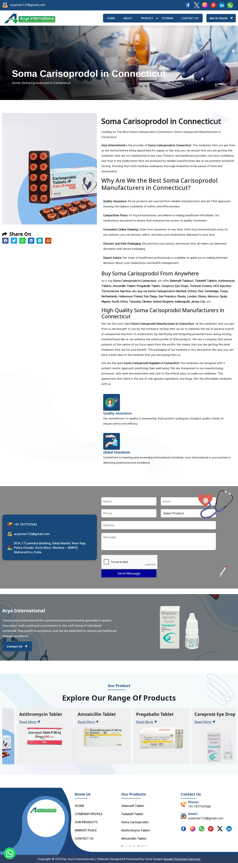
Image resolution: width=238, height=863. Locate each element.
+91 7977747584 (25, 524)
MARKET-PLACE (86, 830)
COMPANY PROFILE (88, 814)
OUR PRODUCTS (86, 822)
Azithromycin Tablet (135, 830)
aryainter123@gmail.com (27, 5)
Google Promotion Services (181, 859)
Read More (46, 722)
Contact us (190, 18)
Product (147, 18)
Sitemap (167, 18)
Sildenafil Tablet (132, 806)
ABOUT (127, 18)
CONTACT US (84, 838)
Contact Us (14, 646)
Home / (17, 83)
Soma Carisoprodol (134, 822)
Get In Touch (218, 18)
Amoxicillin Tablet (134, 838)
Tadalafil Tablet (132, 814)
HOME (111, 18)
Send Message (129, 573)
